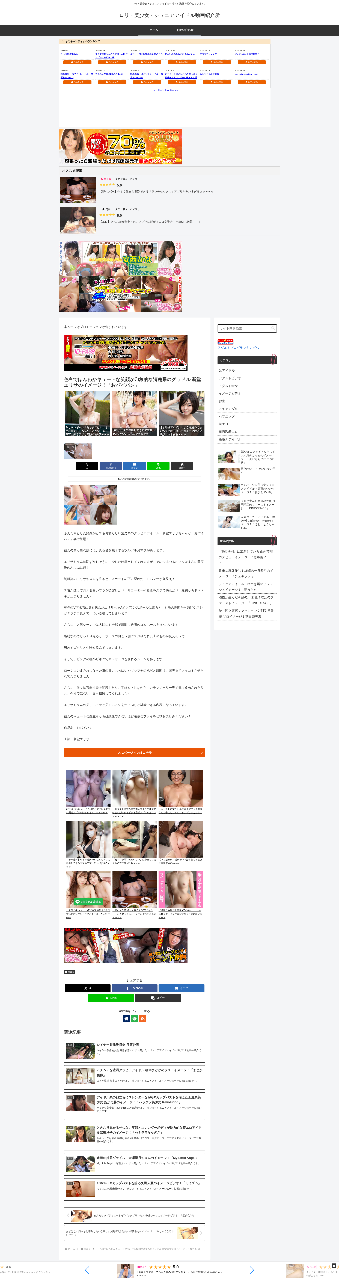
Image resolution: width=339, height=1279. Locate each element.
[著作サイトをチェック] (126, 1018)
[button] (87, 1270)
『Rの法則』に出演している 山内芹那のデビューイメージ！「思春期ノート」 (246, 557)
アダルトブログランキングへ (238, 348)
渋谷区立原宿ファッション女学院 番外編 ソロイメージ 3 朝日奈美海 (246, 613)
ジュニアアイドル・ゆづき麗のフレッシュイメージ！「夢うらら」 (246, 586)
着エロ (71, 972)
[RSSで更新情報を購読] (142, 1018)
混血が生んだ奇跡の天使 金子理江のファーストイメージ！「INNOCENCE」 (246, 600)
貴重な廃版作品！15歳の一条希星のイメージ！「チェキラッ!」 (246, 573)
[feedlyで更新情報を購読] (134, 1018)
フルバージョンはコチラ (134, 752)
